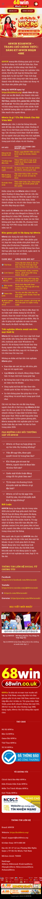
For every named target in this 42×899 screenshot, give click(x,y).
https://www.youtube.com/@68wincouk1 (20, 588)
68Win (5, 692)
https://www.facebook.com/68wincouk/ (19, 580)
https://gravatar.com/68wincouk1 (25, 598)
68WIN (5, 61)
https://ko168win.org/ (19, 832)
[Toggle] (4, 444)
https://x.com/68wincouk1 (15, 593)
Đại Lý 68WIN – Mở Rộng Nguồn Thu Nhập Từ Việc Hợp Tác (21, 637)
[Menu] (3, 4)
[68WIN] (21, 4)
